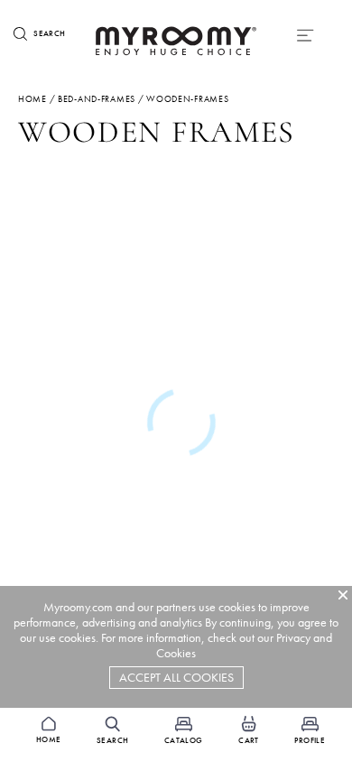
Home (32, 99)
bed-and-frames (96, 99)
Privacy (293, 638)
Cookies (176, 653)
